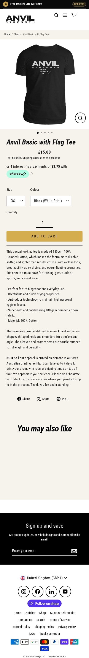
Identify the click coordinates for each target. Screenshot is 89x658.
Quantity (11, 212)
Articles (30, 613)
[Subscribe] (73, 551)
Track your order (50, 633)
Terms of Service (59, 620)
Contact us (25, 620)
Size (9, 190)
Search (41, 620)
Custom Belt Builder (62, 613)
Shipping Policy (44, 626)
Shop (16, 34)
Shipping (27, 157)
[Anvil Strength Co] (20, 19)
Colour (34, 190)
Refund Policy (21, 626)
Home (7, 34)
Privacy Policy (67, 626)
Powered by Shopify (57, 656)
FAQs (32, 633)
